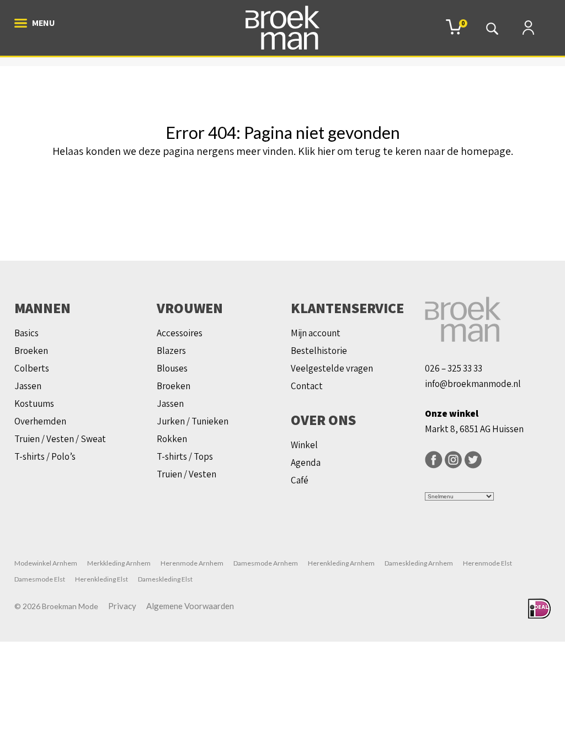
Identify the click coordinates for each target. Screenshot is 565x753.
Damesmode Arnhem (265, 563)
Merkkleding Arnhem (119, 563)
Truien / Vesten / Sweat (60, 439)
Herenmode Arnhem (192, 563)
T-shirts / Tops (185, 456)
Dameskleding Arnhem (419, 563)
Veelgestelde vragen (332, 368)
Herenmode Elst (487, 563)
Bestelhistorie (319, 351)
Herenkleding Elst (101, 579)
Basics (26, 333)
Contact (307, 386)
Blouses (172, 368)
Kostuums (34, 403)
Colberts (31, 368)
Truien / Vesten (186, 474)
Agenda (306, 462)
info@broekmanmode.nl (473, 384)
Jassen (27, 386)
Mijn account (315, 333)
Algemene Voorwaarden (190, 606)
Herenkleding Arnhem (341, 563)
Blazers (171, 351)
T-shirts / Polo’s (45, 456)
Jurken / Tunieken (192, 421)
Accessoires (179, 333)
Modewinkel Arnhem (45, 563)
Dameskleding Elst (165, 579)
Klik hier (316, 151)
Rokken (172, 439)
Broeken (31, 351)
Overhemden (40, 421)
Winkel (304, 445)
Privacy (122, 606)
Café (299, 480)
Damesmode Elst (39, 579)
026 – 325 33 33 (453, 368)
